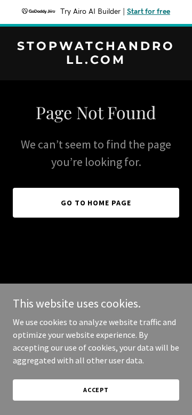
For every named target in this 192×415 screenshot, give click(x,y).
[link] (96, 60)
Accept (96, 390)
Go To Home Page (96, 203)
